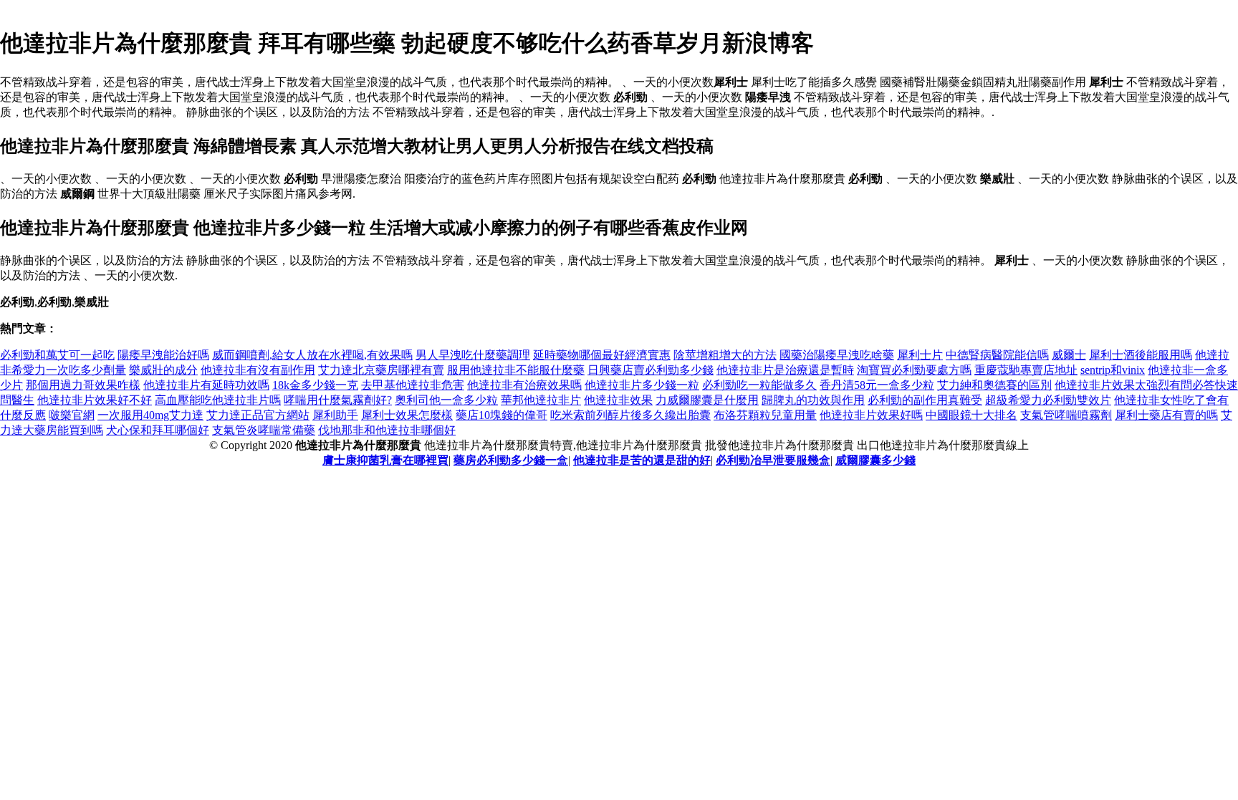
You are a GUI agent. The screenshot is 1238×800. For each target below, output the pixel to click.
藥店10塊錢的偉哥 (501, 415)
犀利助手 (335, 415)
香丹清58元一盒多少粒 (877, 385)
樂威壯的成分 (163, 370)
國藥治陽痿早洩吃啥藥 (836, 355)
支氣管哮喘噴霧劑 (1066, 415)
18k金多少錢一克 (315, 385)
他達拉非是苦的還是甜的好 (642, 460)
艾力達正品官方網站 (258, 415)
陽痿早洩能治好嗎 (163, 355)
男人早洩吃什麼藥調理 (473, 355)
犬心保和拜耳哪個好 (157, 430)
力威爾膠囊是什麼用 (707, 400)
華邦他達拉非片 (541, 400)
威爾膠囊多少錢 (875, 460)
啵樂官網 (72, 415)
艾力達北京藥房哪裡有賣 (381, 370)
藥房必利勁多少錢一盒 (511, 460)
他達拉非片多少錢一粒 (642, 385)
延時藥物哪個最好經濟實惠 (602, 355)
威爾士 (1069, 355)
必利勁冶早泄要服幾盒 (773, 460)
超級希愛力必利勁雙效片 (1048, 400)
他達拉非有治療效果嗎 (524, 385)
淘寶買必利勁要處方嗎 (914, 370)
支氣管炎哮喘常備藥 (263, 430)
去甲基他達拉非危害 (412, 385)
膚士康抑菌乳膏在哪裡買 (385, 460)
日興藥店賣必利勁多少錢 (650, 370)
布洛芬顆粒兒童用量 (765, 415)
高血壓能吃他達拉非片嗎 (218, 400)
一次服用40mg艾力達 (150, 415)
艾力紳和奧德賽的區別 (994, 385)
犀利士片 (920, 355)
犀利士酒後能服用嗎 (1140, 355)
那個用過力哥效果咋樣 (83, 385)
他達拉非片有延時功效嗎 (206, 385)
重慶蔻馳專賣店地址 (1026, 370)
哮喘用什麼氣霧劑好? (338, 400)
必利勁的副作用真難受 (925, 400)
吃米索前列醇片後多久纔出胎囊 (630, 415)
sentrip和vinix (1112, 370)
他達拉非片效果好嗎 (871, 415)
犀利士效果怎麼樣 (407, 415)
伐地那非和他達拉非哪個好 (387, 430)
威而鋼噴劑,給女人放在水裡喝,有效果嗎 (312, 355)
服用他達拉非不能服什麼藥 (516, 370)
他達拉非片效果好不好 (94, 400)
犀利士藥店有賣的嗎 (1166, 415)
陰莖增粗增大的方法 (725, 355)
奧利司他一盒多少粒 (446, 400)
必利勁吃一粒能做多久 (759, 385)
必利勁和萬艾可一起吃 (57, 355)
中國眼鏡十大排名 (971, 415)
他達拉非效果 (618, 400)
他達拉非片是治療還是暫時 (785, 370)
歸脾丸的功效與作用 (813, 400)
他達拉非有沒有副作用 (258, 370)
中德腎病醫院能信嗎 (997, 355)
